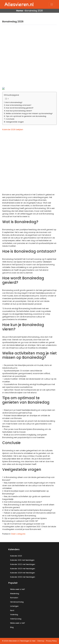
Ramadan (14, 598)
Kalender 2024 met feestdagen (22, 573)
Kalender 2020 (16, 556)
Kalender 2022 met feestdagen (22, 564)
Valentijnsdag (15, 619)
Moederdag (14, 593)
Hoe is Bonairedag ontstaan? (18, 105)
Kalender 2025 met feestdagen (22, 577)
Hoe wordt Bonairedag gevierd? (19, 108)
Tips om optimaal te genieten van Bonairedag (26, 116)
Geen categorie (18, 534)
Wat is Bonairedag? (13, 102)
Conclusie (10, 119)
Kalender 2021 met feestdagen (22, 560)
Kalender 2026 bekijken (12, 129)
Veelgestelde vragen (15, 122)
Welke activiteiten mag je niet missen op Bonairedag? (29, 113)
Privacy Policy (51, 641)
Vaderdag (14, 614)
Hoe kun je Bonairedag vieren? (19, 111)
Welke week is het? (17, 589)
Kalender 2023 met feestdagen (22, 569)
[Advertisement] (29, 57)
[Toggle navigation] (52, 4)
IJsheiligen (14, 606)
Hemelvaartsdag (17, 602)
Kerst (12, 610)
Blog (12, 627)
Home (19, 10)
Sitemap (40, 641)
